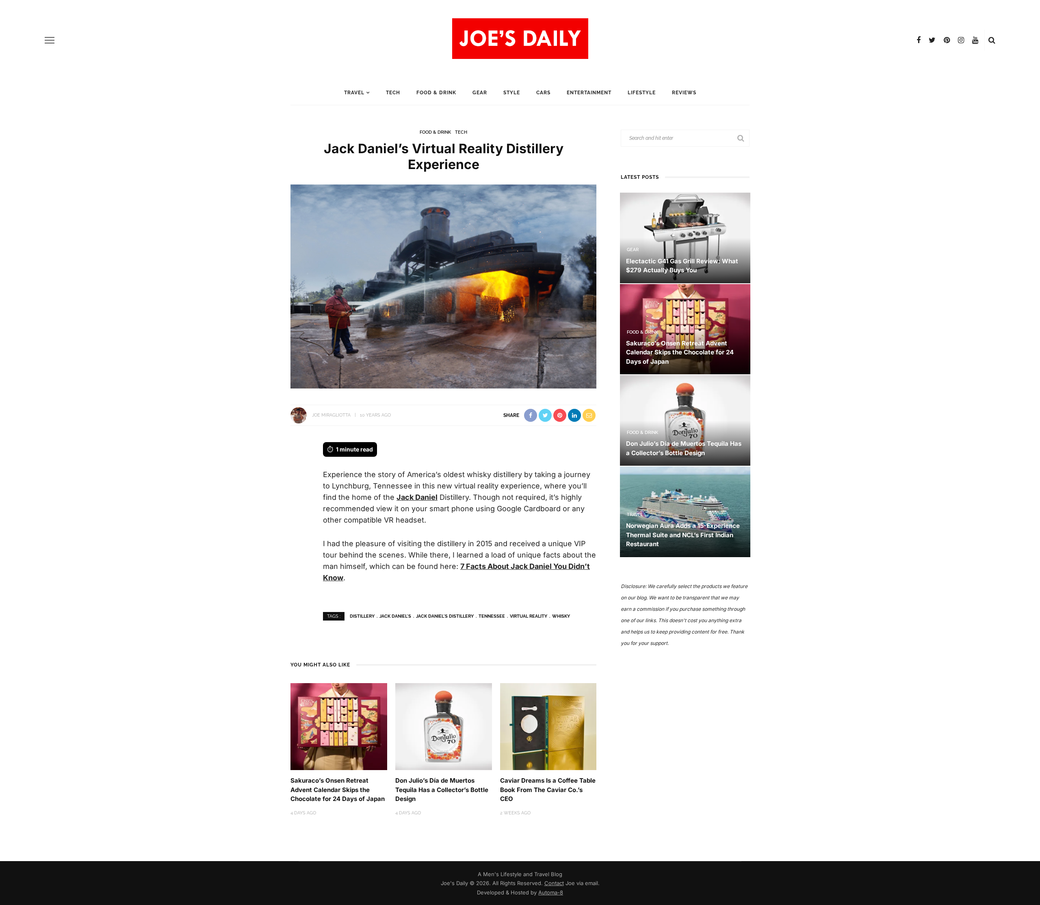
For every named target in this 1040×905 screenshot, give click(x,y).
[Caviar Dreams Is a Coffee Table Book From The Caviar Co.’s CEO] (548, 726)
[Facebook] (918, 40)
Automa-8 (550, 892)
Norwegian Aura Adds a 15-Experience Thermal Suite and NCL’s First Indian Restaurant (683, 535)
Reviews (684, 92)
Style (511, 92)
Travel (354, 92)
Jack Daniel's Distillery (445, 616)
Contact (554, 883)
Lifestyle (642, 92)
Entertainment (589, 92)
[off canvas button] (49, 40)
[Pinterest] (947, 40)
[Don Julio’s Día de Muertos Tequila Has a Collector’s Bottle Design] (443, 726)
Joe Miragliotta (331, 415)
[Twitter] (932, 40)
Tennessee (492, 616)
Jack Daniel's (395, 616)
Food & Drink (436, 92)
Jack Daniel (417, 497)
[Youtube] (975, 40)
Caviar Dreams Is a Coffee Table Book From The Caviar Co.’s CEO (548, 790)
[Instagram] (961, 40)
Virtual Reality (528, 616)
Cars (543, 92)
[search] (991, 40)
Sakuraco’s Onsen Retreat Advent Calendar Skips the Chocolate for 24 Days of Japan (337, 790)
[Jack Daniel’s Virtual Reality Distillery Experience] (443, 286)
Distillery (362, 616)
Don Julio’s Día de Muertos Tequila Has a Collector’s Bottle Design (441, 790)
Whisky (561, 616)
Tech (393, 92)
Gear (479, 92)
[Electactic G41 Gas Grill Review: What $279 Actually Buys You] (685, 237)
